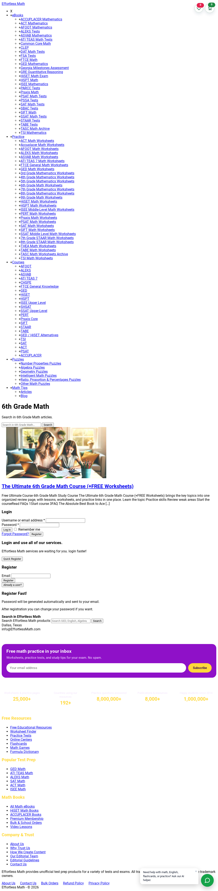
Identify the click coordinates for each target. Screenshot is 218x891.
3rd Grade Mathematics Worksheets (47, 173)
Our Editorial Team (24, 856)
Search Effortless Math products (26, 621)
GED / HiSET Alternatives (39, 335)
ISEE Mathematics (34, 84)
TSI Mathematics (33, 133)
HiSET (25, 295)
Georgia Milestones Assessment (45, 68)
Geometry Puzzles (34, 372)
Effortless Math (13, 4)
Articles (26, 392)
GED (24, 291)
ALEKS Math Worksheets (39, 153)
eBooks (17, 15)
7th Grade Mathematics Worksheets (47, 189)
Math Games (20, 748)
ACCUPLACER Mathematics (41, 19)
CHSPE (26, 282)
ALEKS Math (19, 777)
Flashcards (18, 744)
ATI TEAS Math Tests (36, 40)
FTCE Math (29, 60)
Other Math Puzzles (35, 384)
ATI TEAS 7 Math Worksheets (43, 161)
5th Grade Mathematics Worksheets (47, 181)
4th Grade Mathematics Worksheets (47, 177)
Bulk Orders (49, 883)
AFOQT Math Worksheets (40, 149)
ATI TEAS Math (21, 773)
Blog (24, 396)
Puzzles (18, 359)
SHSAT (26, 307)
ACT (24, 347)
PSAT (25, 351)
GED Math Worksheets (37, 169)
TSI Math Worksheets (37, 258)
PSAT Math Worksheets (38, 222)
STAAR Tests (30, 120)
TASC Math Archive (35, 129)
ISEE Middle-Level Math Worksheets (47, 210)
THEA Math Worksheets (38, 246)
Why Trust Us (20, 848)
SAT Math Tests (32, 104)
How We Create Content (28, 852)
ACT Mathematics (34, 23)
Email (6, 576)
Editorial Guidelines (24, 860)
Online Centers (21, 740)
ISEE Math (18, 789)
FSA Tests (28, 56)
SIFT (24, 323)
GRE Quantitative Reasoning (42, 72)
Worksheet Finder (23, 731)
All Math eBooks (22, 806)
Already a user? (12, 584)
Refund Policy (73, 883)
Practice (18, 137)
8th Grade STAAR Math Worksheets (47, 242)
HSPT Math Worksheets (38, 206)
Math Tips (19, 388)
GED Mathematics (34, 64)
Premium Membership (26, 819)
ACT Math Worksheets (37, 141)
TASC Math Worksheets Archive (44, 254)
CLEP (25, 48)
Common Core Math (36, 44)
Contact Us (18, 864)
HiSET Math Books (24, 811)
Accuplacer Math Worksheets (42, 145)
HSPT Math (29, 80)
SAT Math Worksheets (37, 226)
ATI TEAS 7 (29, 278)
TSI (23, 339)
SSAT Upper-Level (34, 311)
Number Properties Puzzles (41, 363)
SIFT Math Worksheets (38, 230)
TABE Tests (29, 125)
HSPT (25, 299)
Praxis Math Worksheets (39, 218)
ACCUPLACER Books (25, 815)
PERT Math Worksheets (38, 214)
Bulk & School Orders (26, 823)
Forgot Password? (15, 534)
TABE (25, 331)
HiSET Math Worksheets (39, 201)
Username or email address (23, 520)
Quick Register (12, 558)
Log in (7, 529)
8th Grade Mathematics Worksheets (47, 193)
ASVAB (26, 274)
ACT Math (17, 785)
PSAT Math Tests (34, 96)
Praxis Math (30, 92)
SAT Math (17, 781)
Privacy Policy (99, 883)
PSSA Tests (29, 100)
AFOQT (26, 266)
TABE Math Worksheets (38, 250)
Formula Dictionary (24, 752)
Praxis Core (29, 319)
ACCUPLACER (31, 355)
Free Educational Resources (31, 727)
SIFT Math (28, 112)
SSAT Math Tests (34, 116)
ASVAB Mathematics (36, 35)
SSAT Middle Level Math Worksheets (48, 234)
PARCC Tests (30, 88)
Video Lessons (21, 827)
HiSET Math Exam (34, 76)
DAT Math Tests (33, 52)
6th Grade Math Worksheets (41, 185)
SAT (24, 343)
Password (10, 525)
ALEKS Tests (30, 31)
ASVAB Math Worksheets (39, 157)
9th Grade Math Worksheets (41, 197)
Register (37, 534)
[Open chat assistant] (207, 880)
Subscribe (200, 668)
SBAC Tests (29, 108)
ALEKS (26, 270)
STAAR (26, 327)
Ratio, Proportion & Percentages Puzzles (51, 380)
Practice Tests (20, 736)
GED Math (18, 769)
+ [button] (11, 15)
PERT (25, 315)
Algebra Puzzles (33, 367)
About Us (17, 844)
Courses (18, 262)
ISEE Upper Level (33, 303)
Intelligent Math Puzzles (39, 376)
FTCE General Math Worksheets (44, 165)
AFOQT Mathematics (36, 27)
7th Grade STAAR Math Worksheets (47, 238)
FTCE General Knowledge (40, 286)
